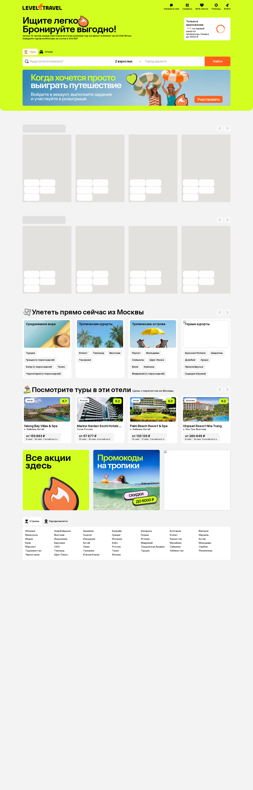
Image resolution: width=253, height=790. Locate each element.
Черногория (32, 554)
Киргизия (59, 542)
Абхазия (30, 531)
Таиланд (98, 353)
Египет (83, 353)
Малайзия (175, 542)
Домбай (190, 360)
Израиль (204, 535)
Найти (217, 61)
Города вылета (58, 521)
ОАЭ (57, 546)
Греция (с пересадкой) (40, 360)
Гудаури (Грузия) (195, 373)
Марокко (30, 546)
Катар (202, 538)
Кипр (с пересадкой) (39, 367)
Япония (116, 554)
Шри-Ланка (157, 360)
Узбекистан (176, 550)
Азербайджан (62, 531)
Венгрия (203, 531)
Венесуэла (31, 535)
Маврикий (147, 542)
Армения (88, 531)
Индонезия (60, 538)
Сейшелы (138, 360)
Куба (115, 542)
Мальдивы (152, 353)
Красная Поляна (195, 353)
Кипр (28, 542)
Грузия (145, 535)
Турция (30, 353)
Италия (145, 538)
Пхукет (136, 353)
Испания (117, 538)
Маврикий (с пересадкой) (148, 373)
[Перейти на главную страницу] (42, 6)
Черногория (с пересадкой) (43, 373)
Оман (86, 546)
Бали (135, 367)
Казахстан (176, 538)
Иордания (89, 538)
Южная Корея (91, 554)
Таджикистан (33, 550)
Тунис (61, 367)
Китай (86, 542)
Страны (34, 521)
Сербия (203, 546)
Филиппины (205, 550)
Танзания (85, 360)
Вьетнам (114, 353)
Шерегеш (217, 353)
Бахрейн (117, 531)
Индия (29, 538)
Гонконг (87, 535)
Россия (116, 546)
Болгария (175, 531)
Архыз (204, 360)
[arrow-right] (220, 128)
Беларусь (146, 531)
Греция (116, 535)
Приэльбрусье (194, 367)
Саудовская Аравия (153, 546)
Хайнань (149, 367)
